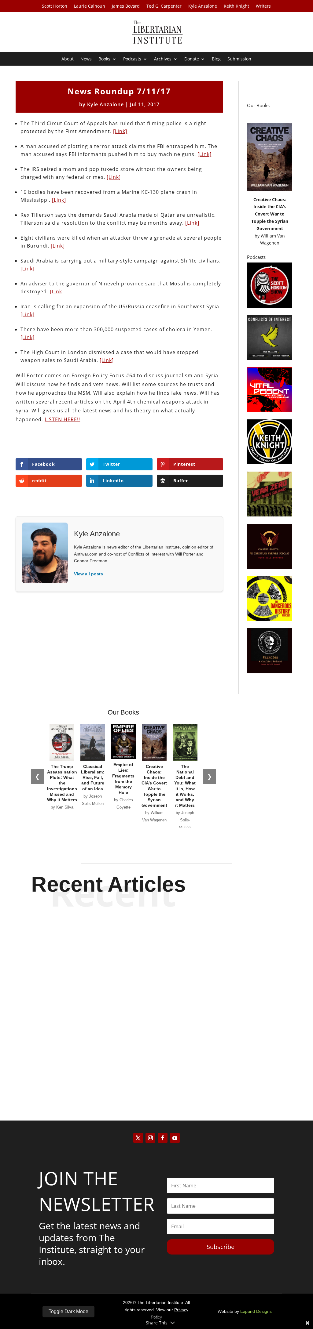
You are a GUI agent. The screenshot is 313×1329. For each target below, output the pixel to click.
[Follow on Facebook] (163, 1138)
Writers (263, 6)
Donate (191, 59)
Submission (239, 59)
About (67, 59)
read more (156, 963)
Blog (216, 59)
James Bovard (126, 6)
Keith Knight (236, 6)
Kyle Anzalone (202, 6)
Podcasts (132, 59)
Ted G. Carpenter (164, 6)
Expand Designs (256, 1311)
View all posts (88, 573)
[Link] (120, 131)
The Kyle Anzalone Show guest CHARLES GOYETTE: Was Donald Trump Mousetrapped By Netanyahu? (156, 1057)
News (86, 59)
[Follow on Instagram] (150, 1138)
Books (104, 59)
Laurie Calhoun (89, 6)
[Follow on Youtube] (175, 1138)
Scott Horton (54, 6)
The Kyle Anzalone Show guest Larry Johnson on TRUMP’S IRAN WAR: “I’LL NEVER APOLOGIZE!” (156, 936)
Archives (162, 59)
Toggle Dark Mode (68, 1311)
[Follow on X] (138, 1138)
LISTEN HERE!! (62, 419)
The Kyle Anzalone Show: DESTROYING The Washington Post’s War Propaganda (156, 996)
